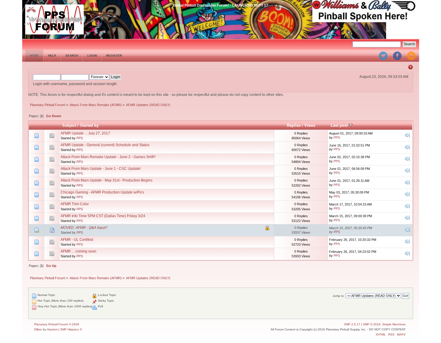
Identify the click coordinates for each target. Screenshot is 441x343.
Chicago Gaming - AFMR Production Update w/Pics (102, 192)
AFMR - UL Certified (77, 240)
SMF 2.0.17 (352, 324)
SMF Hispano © (71, 329)
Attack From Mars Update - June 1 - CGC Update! (101, 169)
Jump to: (339, 295)
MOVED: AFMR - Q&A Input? (84, 228)
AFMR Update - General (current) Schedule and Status (105, 145)
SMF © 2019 (371, 324)
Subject (69, 125)
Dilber (38, 329)
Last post (340, 125)
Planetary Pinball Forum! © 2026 (56, 324)
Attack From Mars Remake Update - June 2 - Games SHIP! (108, 157)
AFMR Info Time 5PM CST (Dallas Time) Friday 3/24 (103, 216)
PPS (79, 138)
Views (309, 125)
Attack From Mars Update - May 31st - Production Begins (106, 180)
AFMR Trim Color (75, 204)
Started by (89, 125)
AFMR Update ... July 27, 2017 (85, 133)
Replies (294, 125)
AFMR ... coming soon (78, 251)
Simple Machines (394, 324)
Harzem (52, 329)
